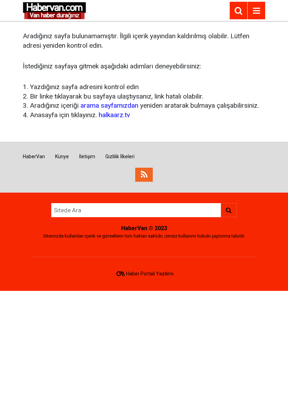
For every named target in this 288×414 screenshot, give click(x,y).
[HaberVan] (54, 10)
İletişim (87, 156)
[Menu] (256, 11)
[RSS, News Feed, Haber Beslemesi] (144, 175)
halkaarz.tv (114, 115)
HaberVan (34, 156)
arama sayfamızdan (109, 105)
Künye (62, 156)
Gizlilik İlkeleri (120, 156)
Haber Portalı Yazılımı (150, 273)
